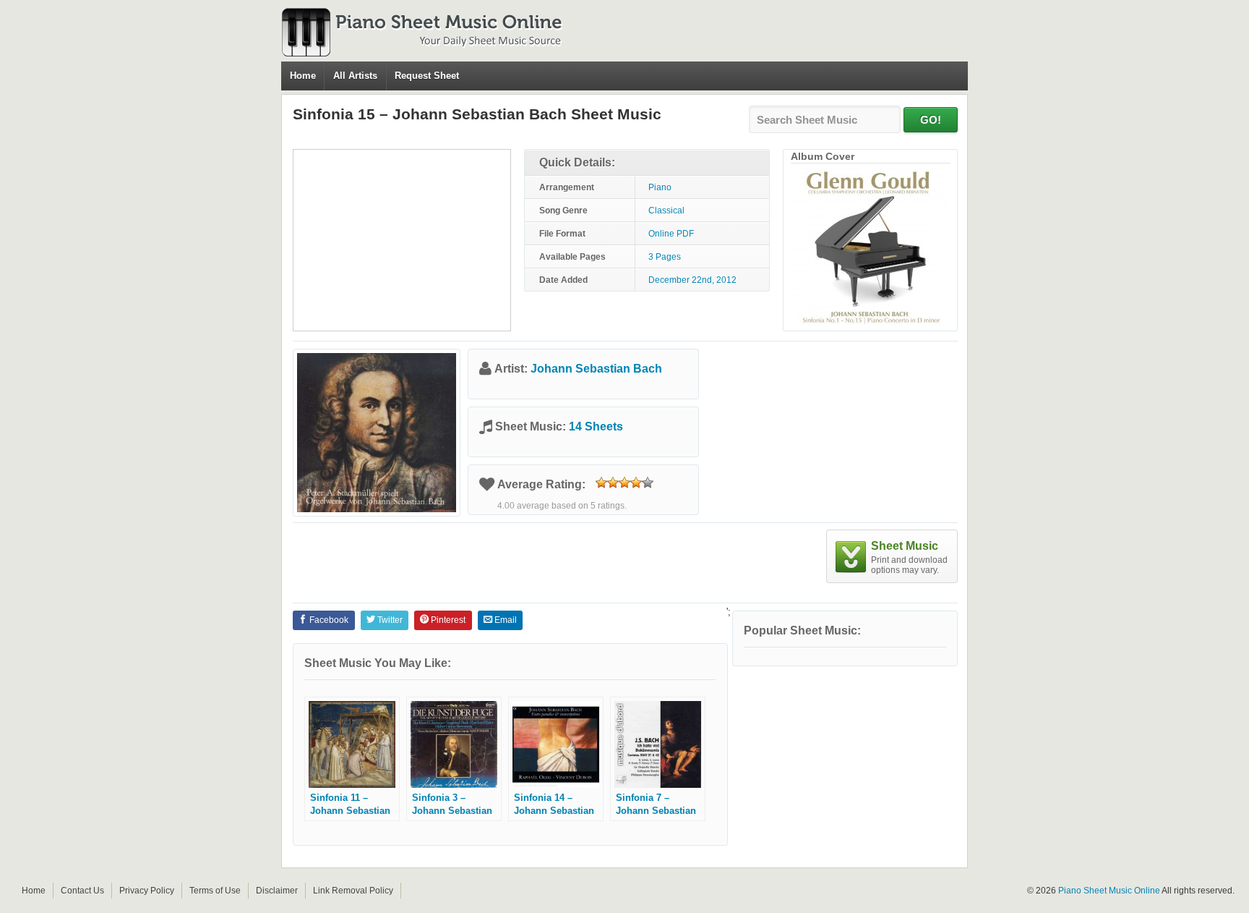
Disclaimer (277, 891)
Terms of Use (215, 891)
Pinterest (447, 620)
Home (303, 75)
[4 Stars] (636, 482)
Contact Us (82, 891)
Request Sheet (427, 75)
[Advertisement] (401, 240)
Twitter (389, 620)
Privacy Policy (146, 891)
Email (504, 620)
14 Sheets (596, 426)
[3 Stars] (624, 482)
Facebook (327, 620)
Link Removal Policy (353, 891)
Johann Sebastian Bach (596, 368)
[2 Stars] (613, 482)
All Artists (355, 75)
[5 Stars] (647, 482)
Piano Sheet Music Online (1109, 891)
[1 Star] (601, 482)
